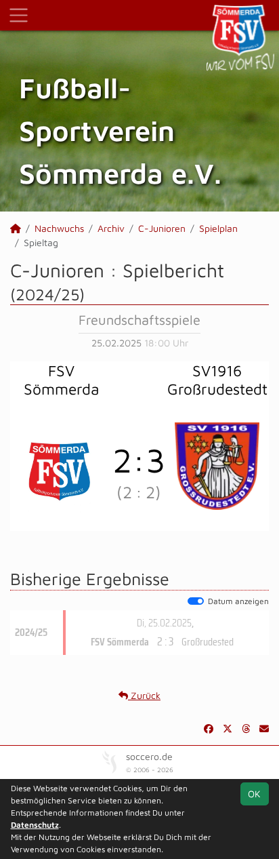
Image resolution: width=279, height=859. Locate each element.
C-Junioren (162, 228)
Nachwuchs (59, 228)
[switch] (196, 601)
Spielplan (218, 228)
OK (254, 793)
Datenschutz (35, 825)
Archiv (111, 228)
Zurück (144, 695)
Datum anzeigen (238, 601)
